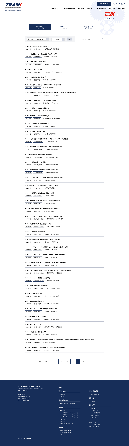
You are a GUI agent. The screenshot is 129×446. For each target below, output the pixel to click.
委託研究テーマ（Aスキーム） (40, 27)
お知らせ (112, 9)
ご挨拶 (62, 396)
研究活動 (62, 410)
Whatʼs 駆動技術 (101, 9)
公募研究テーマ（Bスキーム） (64, 27)
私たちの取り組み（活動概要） (68, 403)
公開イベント (94, 418)
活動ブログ (63, 422)
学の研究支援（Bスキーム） (67, 433)
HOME (60, 387)
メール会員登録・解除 (94, 425)
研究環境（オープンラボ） (67, 424)
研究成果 (62, 420)
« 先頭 (45, 361)
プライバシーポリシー (94, 427)
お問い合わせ (92, 423)
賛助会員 (95, 411)
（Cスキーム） (64, 435)
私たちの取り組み (69, 9)
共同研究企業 (96, 413)
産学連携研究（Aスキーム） (67, 431)
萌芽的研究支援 (95, 416)
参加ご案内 (93, 408)
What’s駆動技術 (95, 394)
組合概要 (62, 394)
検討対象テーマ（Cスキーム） (88, 27)
